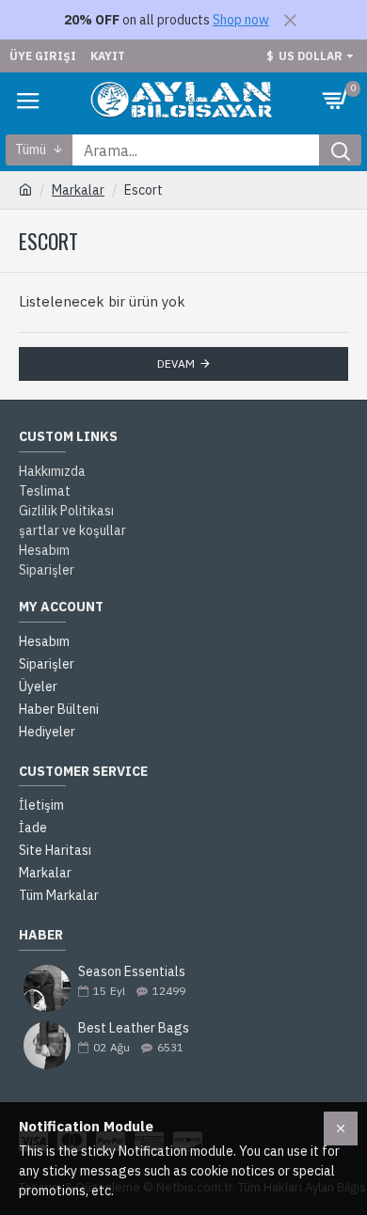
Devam (176, 363)
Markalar (78, 189)
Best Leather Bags (133, 1028)
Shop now (241, 19)
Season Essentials (131, 972)
